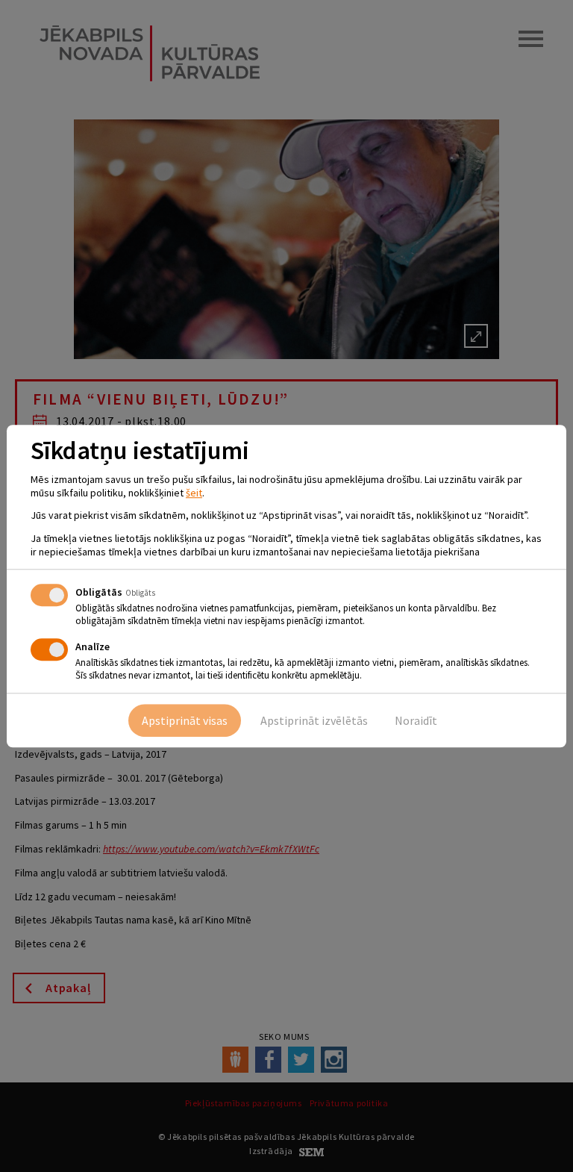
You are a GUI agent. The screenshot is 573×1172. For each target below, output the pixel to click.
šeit (194, 492)
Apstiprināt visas (185, 720)
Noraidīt (416, 720)
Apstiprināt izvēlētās (314, 720)
